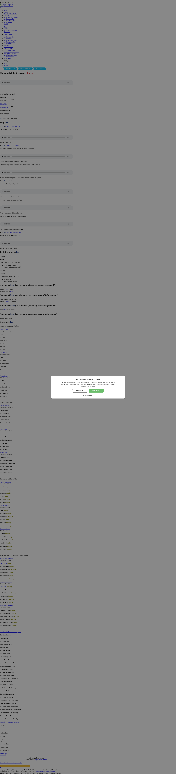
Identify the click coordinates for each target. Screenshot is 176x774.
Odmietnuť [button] (80, 391)
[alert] (88, 387)
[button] (88, 395)
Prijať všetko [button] (96, 391)
